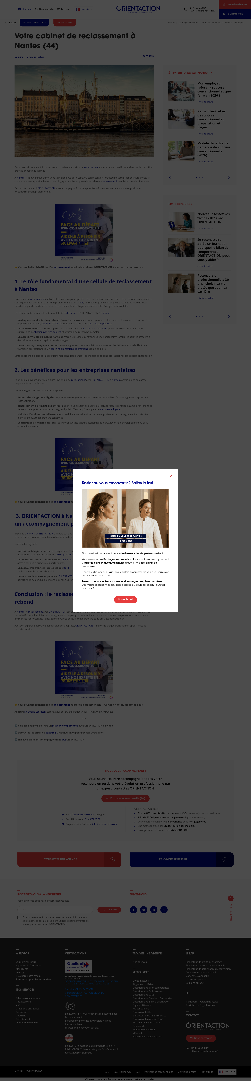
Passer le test (125, 599)
